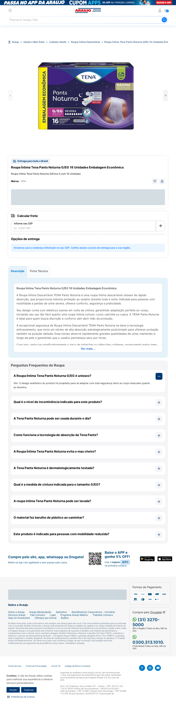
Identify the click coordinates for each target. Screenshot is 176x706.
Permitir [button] (13, 690)
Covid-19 (55, 666)
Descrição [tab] (17, 271)
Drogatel (156, 612)
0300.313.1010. (148, 642)
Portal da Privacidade (36, 666)
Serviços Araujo (16, 615)
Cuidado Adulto (58, 42)
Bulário (65, 618)
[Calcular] (160, 226)
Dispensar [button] (29, 690)
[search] (88, 19)
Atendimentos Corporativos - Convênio (93, 612)
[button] (21, 696)
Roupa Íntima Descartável (85, 42)
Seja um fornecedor (19, 618)
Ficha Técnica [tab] (39, 271)
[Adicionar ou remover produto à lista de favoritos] (155, 181)
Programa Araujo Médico (74, 615)
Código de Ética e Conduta (77, 666)
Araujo (15, 42)
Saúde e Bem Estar (34, 42)
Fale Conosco (37, 615)
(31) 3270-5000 (146, 622)
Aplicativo (61, 612)
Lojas (53, 615)
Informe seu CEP (23, 223)
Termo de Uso (14, 666)
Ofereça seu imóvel (45, 618)
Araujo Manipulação (40, 612)
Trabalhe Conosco (103, 615)
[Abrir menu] (10, 10)
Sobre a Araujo (16, 612)
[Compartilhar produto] (162, 181)
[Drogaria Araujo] (88, 10)
